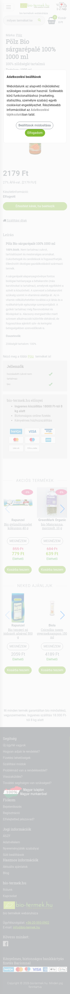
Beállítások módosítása (34, 125)
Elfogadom (35, 133)
